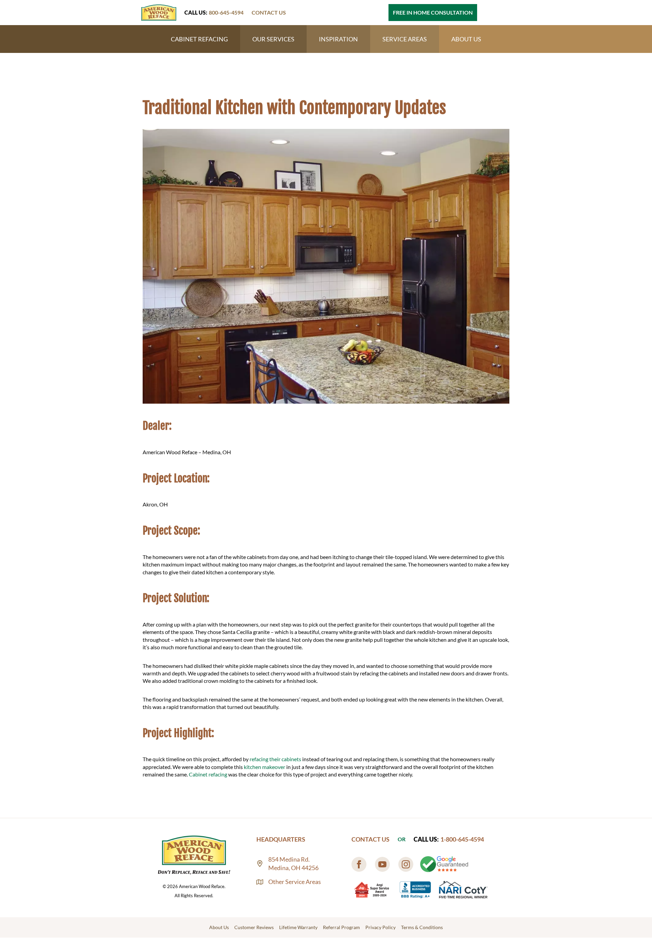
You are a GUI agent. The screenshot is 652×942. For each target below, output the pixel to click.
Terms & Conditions (422, 927)
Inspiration (338, 39)
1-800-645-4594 (462, 839)
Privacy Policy (380, 927)
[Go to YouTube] (382, 864)
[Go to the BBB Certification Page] (415, 889)
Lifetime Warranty (298, 927)
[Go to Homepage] (158, 12)
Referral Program (341, 927)
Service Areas (404, 39)
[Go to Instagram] (405, 864)
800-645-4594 (226, 12)
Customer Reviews (254, 927)
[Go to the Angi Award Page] (372, 889)
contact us (269, 12)
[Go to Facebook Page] (358, 864)
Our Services (273, 39)
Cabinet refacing (208, 774)
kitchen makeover (264, 767)
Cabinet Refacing (199, 39)
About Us (466, 39)
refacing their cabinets (275, 759)
